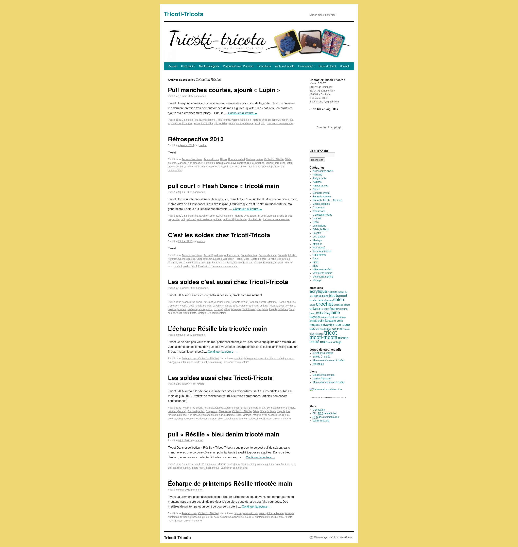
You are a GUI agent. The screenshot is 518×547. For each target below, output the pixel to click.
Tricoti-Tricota (183, 13)
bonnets (181, 309)
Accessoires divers (192, 159)
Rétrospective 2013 (196, 138)
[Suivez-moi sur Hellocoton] (326, 389)
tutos (315, 265)
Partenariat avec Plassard (238, 66)
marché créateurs (329, 317)
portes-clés (217, 166)
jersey (197, 123)
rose (338, 324)
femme (189, 166)
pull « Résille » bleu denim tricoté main (223, 434)
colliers (269, 162)
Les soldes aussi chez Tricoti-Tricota (220, 377)
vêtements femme (241, 119)
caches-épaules (196, 309)
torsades (319, 334)
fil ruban (184, 516)
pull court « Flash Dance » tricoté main (223, 185)
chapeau (328, 300)
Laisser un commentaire (280, 123)
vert (330, 342)
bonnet (341, 296)
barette (242, 162)
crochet (172, 166)
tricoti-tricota (248, 166)
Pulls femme (223, 119)
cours (312, 305)
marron (289, 358)
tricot (257, 123)
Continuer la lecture (242, 113)
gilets (221, 418)
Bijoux (223, 159)
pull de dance (204, 219)
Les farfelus (283, 258)
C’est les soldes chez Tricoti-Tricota (219, 234)
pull (226, 166)
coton (290, 162)
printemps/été (262, 516)
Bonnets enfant (236, 159)
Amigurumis (319, 178)
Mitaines (172, 262)
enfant (180, 166)
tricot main (241, 219)
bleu (243, 464)
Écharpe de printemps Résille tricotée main (230, 483)
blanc (325, 296)
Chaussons (215, 258)
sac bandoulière (323, 329)
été (291, 119)
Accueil (172, 66)
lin (216, 123)
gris (338, 308)
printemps (247, 123)
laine (197, 166)
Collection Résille (191, 119)
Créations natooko (323, 353)
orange (172, 362)
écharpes (236, 309)
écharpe (248, 358)
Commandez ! (306, 66)
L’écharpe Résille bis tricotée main (217, 328)
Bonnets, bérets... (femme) (263, 301)
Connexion (319, 409)
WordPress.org (321, 420)
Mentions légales (209, 66)
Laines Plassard (322, 378)
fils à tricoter (248, 309)
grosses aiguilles (264, 464)
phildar (223, 123)
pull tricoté (228, 219)
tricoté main (214, 362)
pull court (191, 219)
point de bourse (283, 215)
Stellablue (318, 364)
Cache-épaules (254, 159)
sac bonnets (240, 418)
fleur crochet (277, 358)
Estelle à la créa (321, 356)
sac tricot (337, 328)
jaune (344, 309)
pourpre (249, 516)
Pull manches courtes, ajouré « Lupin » (224, 89)
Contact (344, 66)
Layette (272, 258)
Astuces (218, 255)
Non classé (194, 162)
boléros (172, 309)
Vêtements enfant (243, 262)
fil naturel (187, 123)
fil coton (325, 309)
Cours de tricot (327, 66)
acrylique (290, 305)
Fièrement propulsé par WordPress (333, 537)
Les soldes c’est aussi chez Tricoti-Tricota (228, 281)
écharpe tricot (261, 358)
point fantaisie (184, 362)
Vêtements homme (323, 276)
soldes (186, 266)
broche (313, 300)
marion (202, 96)
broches (259, 162)
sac (232, 166)
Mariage (182, 162)
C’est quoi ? (188, 66)
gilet (259, 309)
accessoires (274, 414)
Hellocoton (341, 398)
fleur (332, 308)
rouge (346, 324)
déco (227, 309)
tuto (263, 123)
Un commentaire (217, 312)
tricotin (343, 338)
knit (203, 123)
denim (250, 464)
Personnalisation (201, 262)
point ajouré (234, 123)
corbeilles (280, 162)
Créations (338, 305)
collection (273, 119)
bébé (321, 300)
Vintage (278, 262)
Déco (246, 258)
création (283, 119)
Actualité (208, 255)
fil (320, 308)
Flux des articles (324, 413)
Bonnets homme (268, 255)
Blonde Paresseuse (323, 375)
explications (208, 119)
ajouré (236, 464)
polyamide (173, 219)
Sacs (219, 162)
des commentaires (326, 417)
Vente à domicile (284, 66)
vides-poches (263, 166)
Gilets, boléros (210, 215)
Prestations (264, 66)
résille (197, 362)
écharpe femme (275, 513)
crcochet (218, 309)
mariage (205, 166)
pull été (217, 219)
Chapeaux (202, 258)
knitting (210, 123)
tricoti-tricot (204, 266)
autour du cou (250, 513)
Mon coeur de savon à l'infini (328, 360)
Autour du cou (211, 159)
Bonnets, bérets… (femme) (327, 200)
